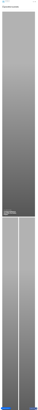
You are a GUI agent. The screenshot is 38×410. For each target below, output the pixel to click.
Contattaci (32, 408)
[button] (35, 1)
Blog (4, 210)
